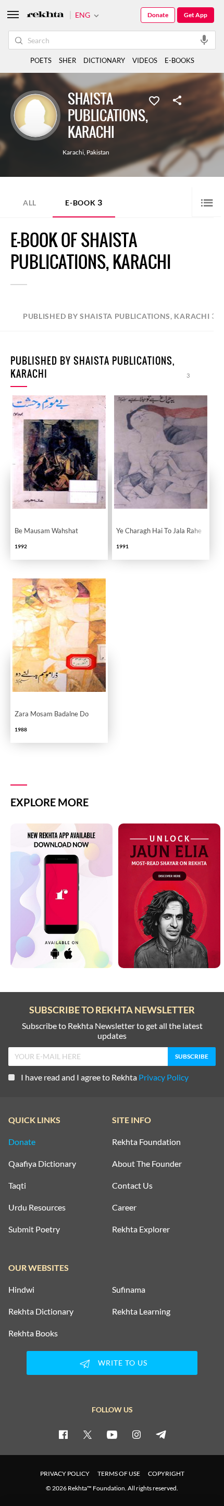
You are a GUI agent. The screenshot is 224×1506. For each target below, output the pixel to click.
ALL (29, 202)
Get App (195, 15)
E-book (84, 202)
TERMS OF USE (118, 1473)
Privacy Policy (164, 1077)
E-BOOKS (179, 60)
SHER (67, 60)
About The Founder (147, 1164)
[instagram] (136, 1434)
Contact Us (132, 1185)
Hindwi (21, 1289)
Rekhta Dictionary (40, 1311)
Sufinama (128, 1289)
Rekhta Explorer (141, 1229)
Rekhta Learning (141, 1311)
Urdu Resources (37, 1207)
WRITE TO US (122, 1362)
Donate (157, 15)
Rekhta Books (33, 1333)
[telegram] (161, 1434)
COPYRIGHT (166, 1473)
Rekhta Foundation (146, 1142)
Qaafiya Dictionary (42, 1164)
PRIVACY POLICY (65, 1473)
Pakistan (97, 152)
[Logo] (45, 15)
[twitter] (87, 1434)
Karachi (73, 152)
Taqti (17, 1185)
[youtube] (112, 1434)
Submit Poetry (34, 1229)
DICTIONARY (104, 60)
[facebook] (63, 1434)
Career (124, 1207)
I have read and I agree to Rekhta (105, 1077)
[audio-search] (204, 39)
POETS (41, 60)
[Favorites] (154, 100)
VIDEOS (144, 60)
